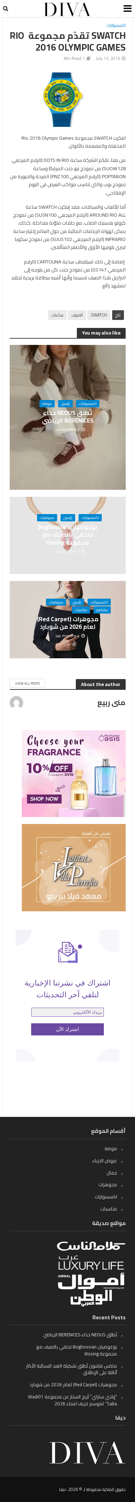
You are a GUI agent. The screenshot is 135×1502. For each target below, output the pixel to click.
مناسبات (81, 609)
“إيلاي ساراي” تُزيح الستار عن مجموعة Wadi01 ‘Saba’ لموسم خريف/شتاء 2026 (72, 1400)
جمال (112, 1172)
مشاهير (102, 609)
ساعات (57, 315)
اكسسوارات (116, 25)
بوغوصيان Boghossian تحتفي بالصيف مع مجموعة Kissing (67, 534)
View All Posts (27, 683)
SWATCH (99, 315)
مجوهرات (47, 517)
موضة (47, 403)
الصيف (77, 315)
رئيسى (65, 403)
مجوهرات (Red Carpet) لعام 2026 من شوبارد (67, 623)
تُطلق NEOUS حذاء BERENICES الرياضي (67, 417)
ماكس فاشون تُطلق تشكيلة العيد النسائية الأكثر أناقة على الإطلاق (71, 1369)
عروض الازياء (104, 1160)
